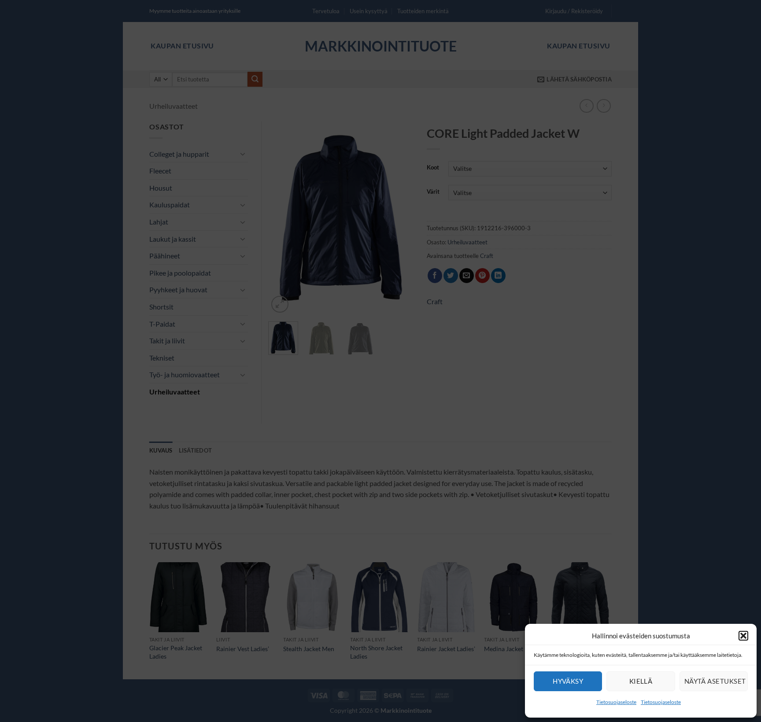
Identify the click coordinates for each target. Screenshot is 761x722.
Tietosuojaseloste (616, 702)
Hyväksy (568, 681)
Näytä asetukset (715, 681)
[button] (743, 635)
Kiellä (641, 681)
